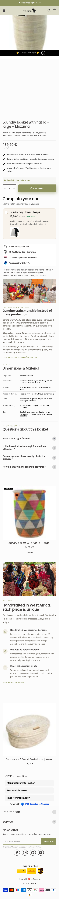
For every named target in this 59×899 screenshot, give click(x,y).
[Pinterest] (33, 853)
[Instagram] (25, 853)
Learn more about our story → (15, 682)
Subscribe (49, 841)
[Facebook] (17, 853)
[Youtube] (41, 853)
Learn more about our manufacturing (18, 357)
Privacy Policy (35, 847)
